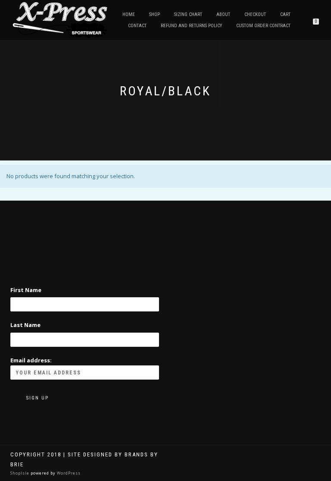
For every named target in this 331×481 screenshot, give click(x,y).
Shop (154, 14)
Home (128, 14)
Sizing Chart (188, 14)
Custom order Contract (263, 25)
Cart (285, 14)
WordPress (68, 473)
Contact (137, 25)
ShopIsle (20, 473)
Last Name (25, 325)
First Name (25, 290)
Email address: (31, 360)
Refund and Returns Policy (191, 25)
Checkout (255, 14)
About (223, 14)
